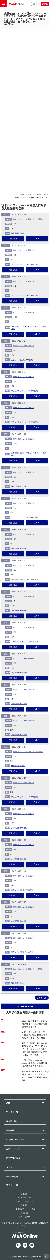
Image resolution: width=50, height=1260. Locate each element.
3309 (20, 13)
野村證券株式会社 (18, 233)
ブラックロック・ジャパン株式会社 (24, 264)
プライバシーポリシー (24, 1201)
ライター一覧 (12, 1185)
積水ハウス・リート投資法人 (23, 250)
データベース (12, 1112)
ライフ (9, 1167)
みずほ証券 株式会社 (19, 486)
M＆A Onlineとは (24, 1197)
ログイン (35, 4)
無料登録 (45, 4)
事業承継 (10, 1130)
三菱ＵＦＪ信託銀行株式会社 (22, 360)
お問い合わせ (24, 1216)
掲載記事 (24, 1213)
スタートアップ (13, 1148)
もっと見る (42, 997)
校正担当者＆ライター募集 (24, 1209)
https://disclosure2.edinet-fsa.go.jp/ (31, 197)
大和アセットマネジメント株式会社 (24, 642)
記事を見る (13, 239)
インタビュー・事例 (15, 1139)
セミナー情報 (12, 1176)
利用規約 (24, 1205)
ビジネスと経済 (13, 1158)
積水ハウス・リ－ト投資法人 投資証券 (28, 219)
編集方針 (24, 1193)
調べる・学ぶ (12, 1121)
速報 (8, 1102)
